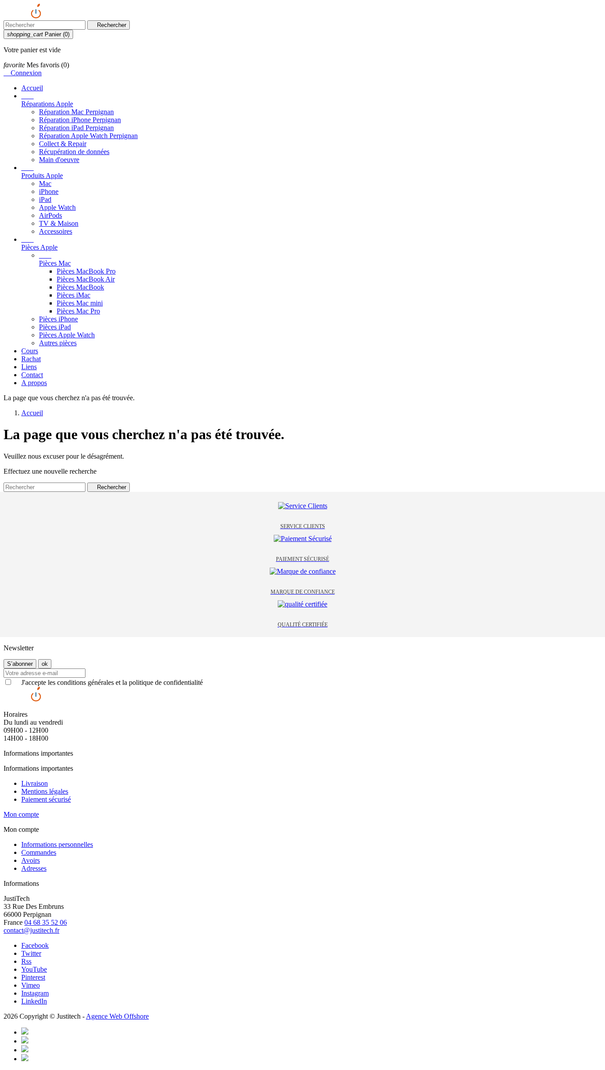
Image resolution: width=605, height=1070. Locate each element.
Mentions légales (44, 791)
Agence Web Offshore (117, 1016)
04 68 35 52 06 (45, 922)
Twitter (31, 953)
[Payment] (24, 1032)
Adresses (34, 868)
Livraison (34, 783)
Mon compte (21, 814)
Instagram (35, 993)
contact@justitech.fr (31, 930)
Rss (26, 961)
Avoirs (30, 860)
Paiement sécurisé (46, 799)
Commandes (38, 852)
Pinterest (33, 977)
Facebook (35, 945)
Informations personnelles (57, 844)
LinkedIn (34, 1001)
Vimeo (30, 985)
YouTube (34, 969)
